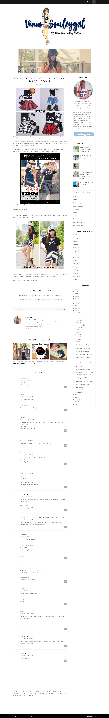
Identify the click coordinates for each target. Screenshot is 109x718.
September (79, 325)
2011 (76, 399)
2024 (76, 291)
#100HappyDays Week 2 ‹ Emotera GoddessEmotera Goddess (42, 517)
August (78, 327)
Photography (77, 244)
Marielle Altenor (26, 438)
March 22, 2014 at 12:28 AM (27, 613)
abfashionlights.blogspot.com (29, 484)
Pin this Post (58, 295)
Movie (75, 254)
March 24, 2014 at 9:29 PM (26, 638)
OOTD (75, 235)
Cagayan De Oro (78, 222)
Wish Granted (84, 164)
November (79, 320)
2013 (76, 394)
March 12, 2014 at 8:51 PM (26, 440)
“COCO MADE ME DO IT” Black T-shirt (38, 151)
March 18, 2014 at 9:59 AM (26, 519)
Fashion (25, 299)
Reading (75, 260)
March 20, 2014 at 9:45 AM (26, 536)
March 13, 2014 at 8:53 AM (26, 455)
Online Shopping (39, 299)
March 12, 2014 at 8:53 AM (26, 380)
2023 (76, 294)
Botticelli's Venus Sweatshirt (84, 363)
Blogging (75, 241)
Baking (75, 267)
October (79, 322)
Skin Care (76, 247)
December (79, 317)
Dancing (75, 263)
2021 (76, 298)
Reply (66, 387)
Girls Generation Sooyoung (84, 345)
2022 (76, 296)
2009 (76, 404)
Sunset (78, 341)
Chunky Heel (80, 366)
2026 (76, 289)
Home (15, 1)
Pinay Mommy (25, 494)
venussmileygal (26, 653)
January (78, 392)
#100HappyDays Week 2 (83, 369)
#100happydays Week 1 (82, 378)
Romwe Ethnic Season (82, 351)
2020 (76, 301)
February (79, 390)
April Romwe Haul (57, 362)
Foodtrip (75, 238)
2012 (76, 397)
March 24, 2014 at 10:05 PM (27, 655)
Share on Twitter (43, 295)
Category (29, 1)
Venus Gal (28, 317)
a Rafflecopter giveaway (20, 209)
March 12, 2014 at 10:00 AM (27, 396)
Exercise (75, 273)
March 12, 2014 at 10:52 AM (27, 419)
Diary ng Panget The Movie (84, 354)
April (77, 337)
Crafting (75, 270)
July (77, 329)
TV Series (76, 257)
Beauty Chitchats (78, 206)
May (77, 334)
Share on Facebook (25, 295)
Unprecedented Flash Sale (40, 363)
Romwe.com (47, 299)
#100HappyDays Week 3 (83, 348)
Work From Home (78, 225)
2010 (76, 402)
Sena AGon (24, 565)
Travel (75, 219)
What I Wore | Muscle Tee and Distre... (21, 363)
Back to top (91, 716)
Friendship (76, 209)
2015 (76, 313)
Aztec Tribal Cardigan (82, 384)
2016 (76, 310)
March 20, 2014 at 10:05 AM (27, 591)
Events (75, 199)
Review (75, 212)
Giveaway (31, 299)
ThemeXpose (26, 716)
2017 (76, 308)
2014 (76, 315)
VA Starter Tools (39, 1)
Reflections (76, 276)
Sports (75, 279)
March (78, 339)
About (21, 1)
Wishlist (75, 215)
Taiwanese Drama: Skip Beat (84, 381)
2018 (76, 306)
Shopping (76, 251)
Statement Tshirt (57, 299)
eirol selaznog (25, 534)
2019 (76, 303)
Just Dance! (79, 387)
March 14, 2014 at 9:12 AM (26, 496)
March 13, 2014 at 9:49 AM (26, 473)
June (77, 332)
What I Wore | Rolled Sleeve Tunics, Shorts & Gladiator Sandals (86, 149)
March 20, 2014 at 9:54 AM (26, 568)
